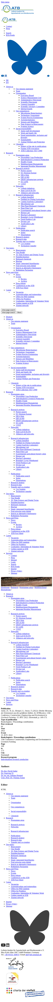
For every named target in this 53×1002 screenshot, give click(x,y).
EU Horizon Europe (28, 173)
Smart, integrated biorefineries (27, 263)
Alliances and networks (30, 193)
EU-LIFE (24, 182)
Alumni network (22, 305)
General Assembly (28, 104)
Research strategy (22, 237)
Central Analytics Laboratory (32, 202)
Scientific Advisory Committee (33, 106)
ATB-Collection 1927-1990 (31, 151)
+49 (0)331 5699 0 (11, 955)
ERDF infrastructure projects (32, 179)
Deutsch (9, 317)
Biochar (19, 261)
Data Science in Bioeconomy (32, 124)
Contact (9, 26)
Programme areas (22, 155)
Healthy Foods (26, 162)
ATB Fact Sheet (22, 288)
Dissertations (26, 235)
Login (13, 562)
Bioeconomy (21, 250)
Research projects (22, 168)
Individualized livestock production (14, 759)
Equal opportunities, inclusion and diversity (32, 374)
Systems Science (27, 126)
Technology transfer (28, 246)
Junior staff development (30, 131)
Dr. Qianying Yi (7, 773)
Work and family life (29, 133)
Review (24, 279)
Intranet (14, 560)
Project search (26, 171)
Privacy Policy (16, 571)
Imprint (14, 569)
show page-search (8, 310)
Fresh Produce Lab (28, 219)
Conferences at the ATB (25, 286)
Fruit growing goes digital (26, 266)
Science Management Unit (31, 98)
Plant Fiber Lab (27, 208)
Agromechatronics (28, 120)
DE (7, 80)
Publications (20, 228)
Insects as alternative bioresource (28, 268)
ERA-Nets (25, 175)
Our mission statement (24, 89)
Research (9, 153)
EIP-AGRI (25, 177)
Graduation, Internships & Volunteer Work (32, 301)
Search (8, 33)
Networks (19, 186)
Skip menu (5, 2)
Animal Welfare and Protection (33, 142)
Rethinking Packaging (24, 270)
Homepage (5, 587)
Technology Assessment (30, 115)
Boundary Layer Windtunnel (32, 217)
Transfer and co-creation (25, 241)
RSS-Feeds (10, 35)
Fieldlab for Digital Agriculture (33, 199)
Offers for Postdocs (23, 299)
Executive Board (27, 95)
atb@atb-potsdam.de (34, 955)
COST (23, 184)
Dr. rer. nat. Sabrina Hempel (12, 775)
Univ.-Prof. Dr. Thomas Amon (13, 778)
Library (23, 226)
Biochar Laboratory (28, 215)
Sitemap (14, 573)
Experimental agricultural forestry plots (36, 210)
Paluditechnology (22, 257)
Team (18, 91)
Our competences (22, 111)
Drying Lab (25, 221)
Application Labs (27, 224)
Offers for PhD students (25, 297)
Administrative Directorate (31, 100)
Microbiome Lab (27, 204)
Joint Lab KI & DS (28, 190)
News (18, 274)
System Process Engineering (32, 118)
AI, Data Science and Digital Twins (30, 255)
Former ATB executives (30, 148)
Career (8, 290)
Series (23, 232)
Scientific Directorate (29, 102)
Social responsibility (23, 129)
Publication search (28, 230)
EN (7, 82)
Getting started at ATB (24, 303)
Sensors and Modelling (30, 122)
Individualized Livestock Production (35, 160)
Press (8, 29)
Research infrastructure (25, 195)
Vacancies (20, 292)
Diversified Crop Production (32, 157)
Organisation (21, 93)
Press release (21, 283)
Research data (21, 239)
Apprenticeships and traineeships (28, 294)
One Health (20, 252)
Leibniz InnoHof (27, 197)
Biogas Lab (25, 213)
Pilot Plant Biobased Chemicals (33, 206)
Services (9, 553)
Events (18, 277)
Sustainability (26, 140)
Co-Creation (25, 244)
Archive (24, 281)
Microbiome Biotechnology (31, 113)
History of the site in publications (33, 146)
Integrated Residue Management (33, 166)
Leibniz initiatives (28, 188)
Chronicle (19, 144)
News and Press (12, 272)
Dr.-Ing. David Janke (9, 771)
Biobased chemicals (23, 259)
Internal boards (26, 109)
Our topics (10, 248)
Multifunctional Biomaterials (32, 164)
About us (9, 87)
